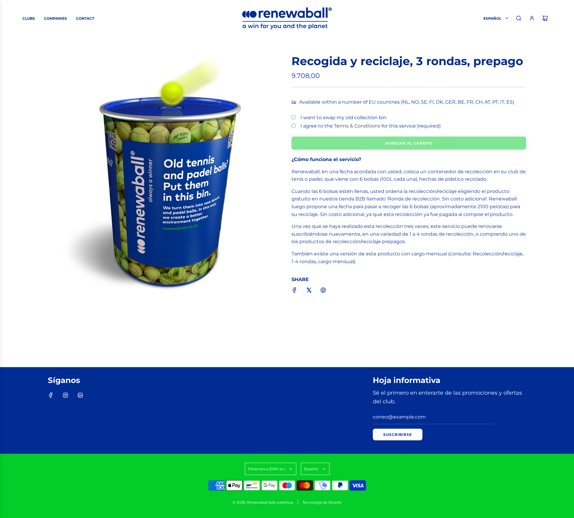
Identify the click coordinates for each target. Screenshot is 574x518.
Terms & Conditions (357, 126)
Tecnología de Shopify (322, 502)
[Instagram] (65, 395)
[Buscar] (518, 18)
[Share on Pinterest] (323, 291)
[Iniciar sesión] (531, 18)
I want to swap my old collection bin (343, 117)
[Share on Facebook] (294, 291)
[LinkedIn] (80, 395)
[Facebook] (50, 395)
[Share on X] (308, 291)
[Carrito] (545, 18)
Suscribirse (397, 434)
